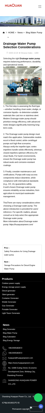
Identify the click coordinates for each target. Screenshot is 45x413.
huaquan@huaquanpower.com (20, 358)
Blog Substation (9, 337)
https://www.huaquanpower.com (21, 363)
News (20, 32)
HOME (11, 32)
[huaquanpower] (13, 8)
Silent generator (8, 294)
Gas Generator (8, 306)
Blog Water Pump (34, 32)
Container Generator (10, 298)
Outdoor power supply (11, 283)
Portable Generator (10, 309)
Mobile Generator (9, 302)
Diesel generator (8, 291)
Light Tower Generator (11, 313)
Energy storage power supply (14, 287)
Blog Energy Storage (11, 340)
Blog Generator (9, 329)
